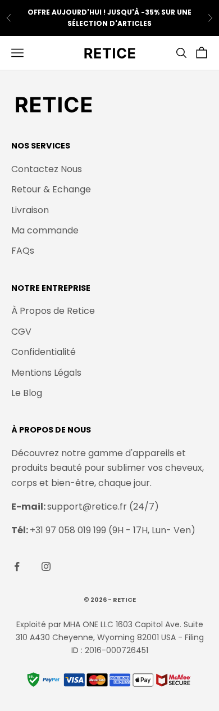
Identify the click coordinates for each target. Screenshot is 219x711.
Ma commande (45, 230)
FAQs (22, 250)
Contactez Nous (46, 169)
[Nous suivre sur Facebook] (16, 566)
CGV (21, 331)
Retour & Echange (51, 189)
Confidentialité (43, 351)
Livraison (30, 210)
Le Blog (26, 392)
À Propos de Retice (53, 310)
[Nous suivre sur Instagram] (46, 566)
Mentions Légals (46, 372)
